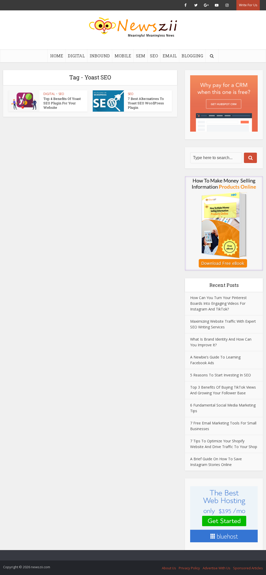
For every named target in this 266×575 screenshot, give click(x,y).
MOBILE (123, 55)
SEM (140, 55)
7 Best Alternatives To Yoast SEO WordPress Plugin (146, 103)
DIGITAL (76, 55)
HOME (56, 55)
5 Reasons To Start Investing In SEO (220, 375)
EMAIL (170, 55)
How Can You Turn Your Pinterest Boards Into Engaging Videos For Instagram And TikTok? (218, 303)
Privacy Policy (189, 568)
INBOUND (100, 55)
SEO (154, 55)
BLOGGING (192, 55)
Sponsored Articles (248, 568)
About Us (169, 568)
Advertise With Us (216, 568)
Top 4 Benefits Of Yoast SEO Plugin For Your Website (62, 103)
